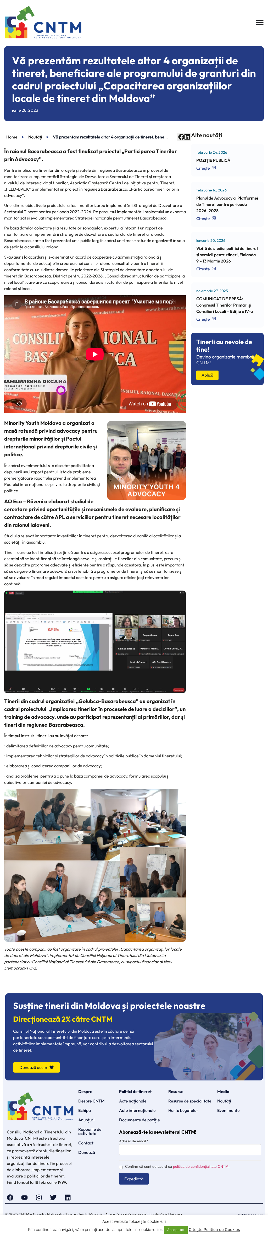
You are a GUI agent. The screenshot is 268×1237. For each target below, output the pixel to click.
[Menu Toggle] (259, 22)
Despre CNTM (91, 1101)
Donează (86, 1152)
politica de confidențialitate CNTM (200, 1166)
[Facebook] (10, 1197)
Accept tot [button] (176, 1230)
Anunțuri (86, 1119)
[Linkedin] (67, 1197)
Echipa (84, 1110)
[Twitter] (53, 1197)
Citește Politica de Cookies (214, 1229)
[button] (181, 137)
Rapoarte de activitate (90, 1131)
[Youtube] (24, 1197)
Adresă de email (133, 1141)
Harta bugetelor (183, 1110)
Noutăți (35, 137)
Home (12, 137)
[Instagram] (39, 1197)
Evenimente (228, 1110)
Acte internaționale (137, 1110)
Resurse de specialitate (189, 1101)
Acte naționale (133, 1101)
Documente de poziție (139, 1119)
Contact (85, 1142)
